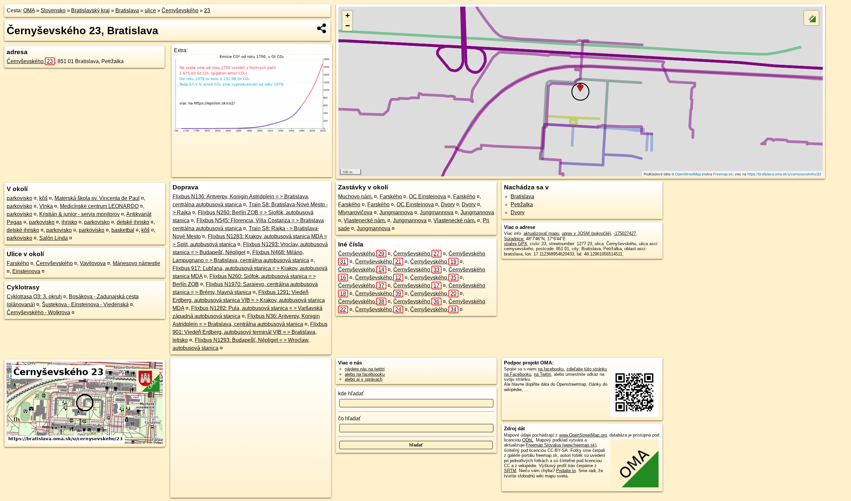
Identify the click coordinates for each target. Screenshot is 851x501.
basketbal (122, 230)
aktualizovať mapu (541, 233)
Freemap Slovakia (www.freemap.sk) (561, 445)
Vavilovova (93, 263)
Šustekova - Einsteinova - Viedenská (85, 304)
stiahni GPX (515, 243)
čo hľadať (349, 418)
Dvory (448, 204)
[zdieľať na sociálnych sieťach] (322, 28)
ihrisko (69, 222)
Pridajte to (566, 470)
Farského (18, 263)
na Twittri (542, 374)
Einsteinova (26, 271)
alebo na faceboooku (365, 374)
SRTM (510, 470)
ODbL (527, 440)
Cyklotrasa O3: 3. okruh (34, 296)
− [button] (347, 26)
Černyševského (180, 10)
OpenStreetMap (688, 173)
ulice (150, 10)
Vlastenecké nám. (365, 220)
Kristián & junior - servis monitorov (79, 214)
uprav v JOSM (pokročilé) (586, 233)
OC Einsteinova (427, 196)
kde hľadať (351, 393)
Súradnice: (514, 238)
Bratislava (127, 10)
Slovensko (53, 10)
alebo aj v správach (363, 379)
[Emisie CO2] (251, 130)
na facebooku (551, 368)
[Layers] (811, 18)
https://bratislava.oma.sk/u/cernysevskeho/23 (784, 173)
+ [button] (347, 15)
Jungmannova (396, 212)
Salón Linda (53, 238)
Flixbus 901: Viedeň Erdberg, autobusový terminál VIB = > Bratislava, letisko (250, 332)
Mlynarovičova (355, 212)
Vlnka (46, 206)
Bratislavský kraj (90, 10)
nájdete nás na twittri (365, 368)
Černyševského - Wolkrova (38, 312)
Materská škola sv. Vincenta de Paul (97, 198)
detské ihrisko (133, 222)
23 (207, 10)
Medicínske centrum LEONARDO (99, 206)
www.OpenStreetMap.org (583, 435)
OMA (29, 10)
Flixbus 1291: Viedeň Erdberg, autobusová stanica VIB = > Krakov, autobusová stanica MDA (249, 300)
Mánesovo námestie (136, 263)
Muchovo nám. (355, 196)
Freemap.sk (723, 173)
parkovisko (19, 198)
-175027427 (625, 233)
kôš (43, 198)
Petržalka (522, 204)
